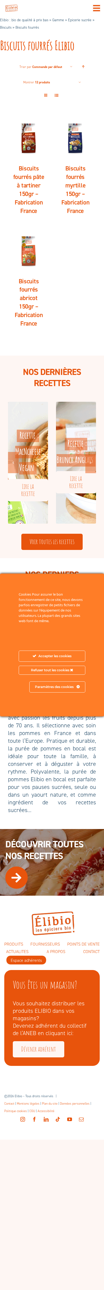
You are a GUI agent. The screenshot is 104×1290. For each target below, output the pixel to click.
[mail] (81, 1119)
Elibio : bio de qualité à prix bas (24, 20)
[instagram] (22, 1119)
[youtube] (69, 1119)
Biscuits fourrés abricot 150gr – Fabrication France (29, 302)
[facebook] (34, 1119)
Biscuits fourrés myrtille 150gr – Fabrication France (75, 189)
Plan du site (50, 1103)
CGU (32, 1111)
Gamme (58, 20)
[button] (13, 462)
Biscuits (5, 27)
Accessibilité (46, 1111)
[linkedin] (46, 1119)
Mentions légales (28, 1103)
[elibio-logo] (11, 7)
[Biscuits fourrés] (28, 137)
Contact (9, 1103)
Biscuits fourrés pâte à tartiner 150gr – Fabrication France (28, 189)
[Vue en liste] (56, 95)
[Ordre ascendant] (83, 66)
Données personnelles (75, 1103)
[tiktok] (57, 1119)
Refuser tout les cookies (50, 670)
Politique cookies (15, 1111)
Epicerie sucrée (79, 20)
